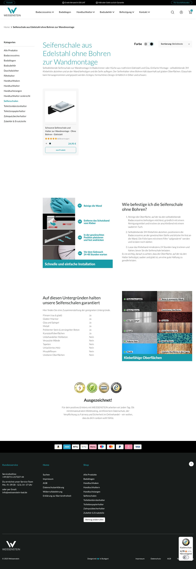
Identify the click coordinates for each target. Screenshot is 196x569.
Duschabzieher (11, 70)
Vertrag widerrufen (94, 519)
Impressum (48, 479)
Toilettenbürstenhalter (15, 106)
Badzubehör (106, 12)
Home (7, 27)
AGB (45, 483)
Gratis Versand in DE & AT (75, 2)
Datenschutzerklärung (53, 487)
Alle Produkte (11, 50)
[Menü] (191, 538)
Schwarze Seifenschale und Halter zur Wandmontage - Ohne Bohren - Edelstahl (60, 131)
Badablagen (65, 12)
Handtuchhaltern (91, 487)
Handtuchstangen (13, 90)
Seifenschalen (11, 101)
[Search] (172, 12)
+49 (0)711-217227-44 (13, 477)
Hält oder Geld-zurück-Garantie (111, 2)
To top (191, 464)
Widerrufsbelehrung (52, 491)
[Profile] (181, 12)
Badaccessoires (43, 12)
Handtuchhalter (84, 12)
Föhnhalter (9, 75)
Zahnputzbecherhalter (15, 116)
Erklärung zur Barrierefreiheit (57, 495)
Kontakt (9, 3)
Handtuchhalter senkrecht (17, 96)
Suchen (46, 474)
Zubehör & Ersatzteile (15, 121)
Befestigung (125, 12)
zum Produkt (60, 150)
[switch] (186, 557)
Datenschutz (156, 558)
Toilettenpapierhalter (14, 111)
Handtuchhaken (12, 80)
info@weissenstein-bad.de (14, 492)
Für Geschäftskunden (182, 3)
